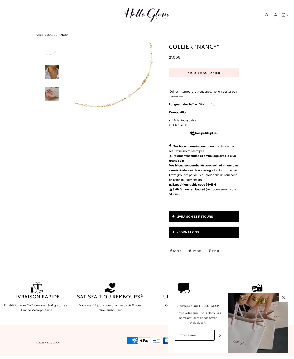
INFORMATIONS (187, 232)
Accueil (40, 34)
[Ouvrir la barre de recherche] (266, 15)
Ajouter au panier (204, 73)
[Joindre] (220, 335)
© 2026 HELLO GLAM (48, 342)
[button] (52, 59)
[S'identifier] (275, 15)
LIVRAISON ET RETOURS (194, 216)
